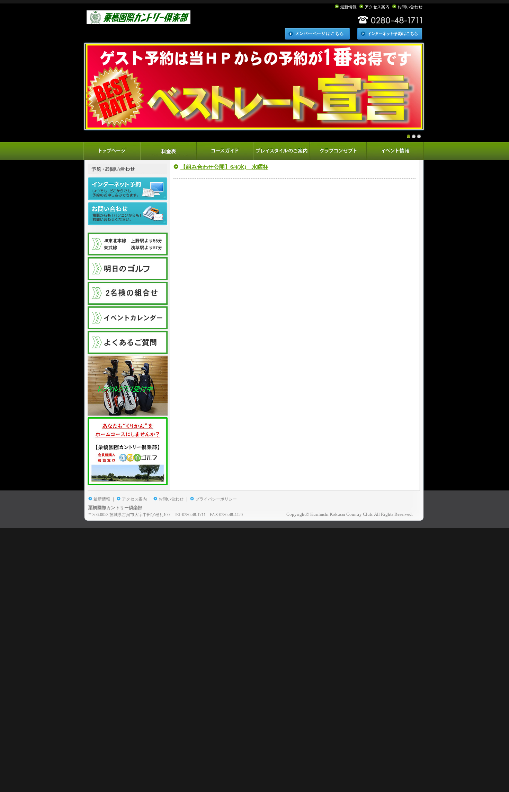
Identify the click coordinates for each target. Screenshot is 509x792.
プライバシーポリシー (216, 499)
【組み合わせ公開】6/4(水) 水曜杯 (224, 167)
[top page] (112, 151)
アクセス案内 (377, 7)
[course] (225, 151)
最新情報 (348, 7)
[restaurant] (339, 151)
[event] (395, 151)
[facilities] (282, 151)
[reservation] (168, 151)
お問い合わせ (410, 7)
